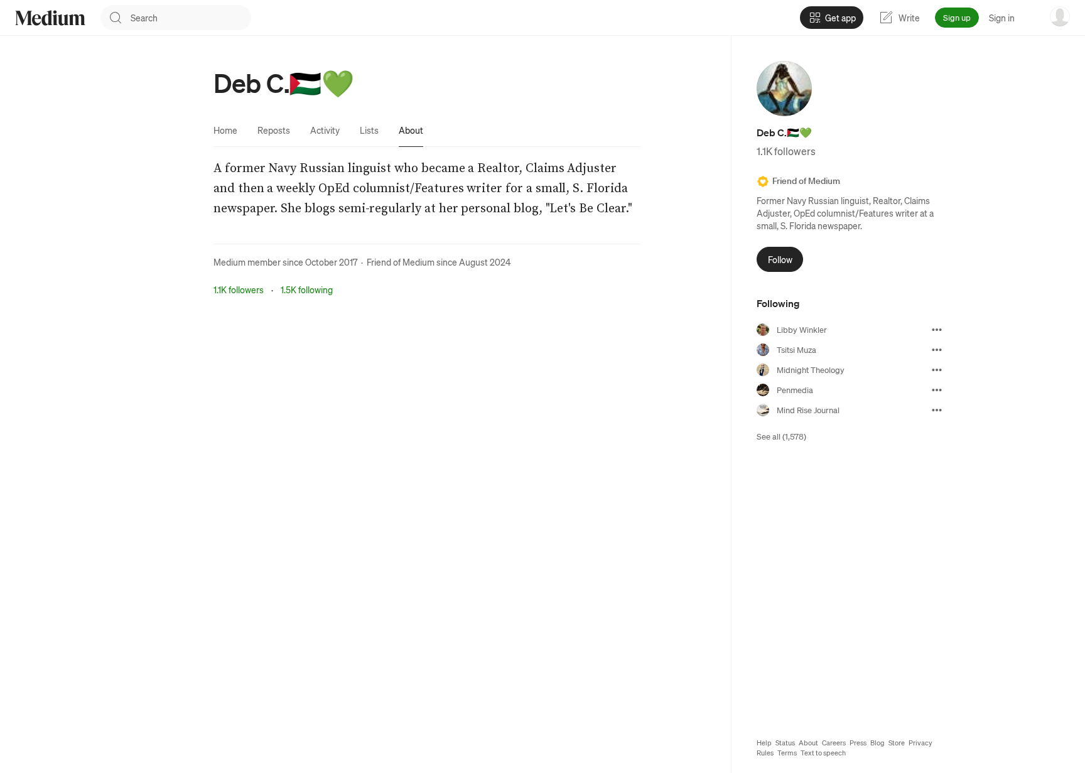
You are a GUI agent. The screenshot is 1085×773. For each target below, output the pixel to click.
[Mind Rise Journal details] (937, 410)
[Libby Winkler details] (937, 330)
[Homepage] (50, 18)
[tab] (225, 130)
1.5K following (307, 289)
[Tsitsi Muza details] (937, 350)
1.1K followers (238, 289)
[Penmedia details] (937, 390)
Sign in (1002, 17)
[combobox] (191, 17)
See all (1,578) (781, 436)
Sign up (957, 17)
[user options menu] (1060, 16)
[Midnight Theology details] (937, 370)
